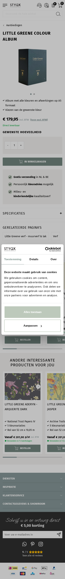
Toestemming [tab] (12, 259)
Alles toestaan (33, 312)
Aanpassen (30, 325)
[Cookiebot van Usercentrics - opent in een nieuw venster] (46, 249)
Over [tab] (54, 259)
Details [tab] (33, 259)
